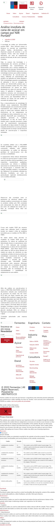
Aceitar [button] (17, 407)
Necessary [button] (3, 431)
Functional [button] (3, 488)
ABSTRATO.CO (9, 394)
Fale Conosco (47, 327)
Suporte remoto (34, 364)
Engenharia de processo (20, 356)
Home (8, 13)
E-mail (2, 334)
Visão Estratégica (19, 351)
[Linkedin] (12, 7)
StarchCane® (20, 378)
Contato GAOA (34, 353)
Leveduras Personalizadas (20, 366)
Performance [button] (3, 496)
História (18, 334)
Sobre (14, 13)
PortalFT (45, 356)
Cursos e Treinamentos (28, 16)
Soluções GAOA (34, 344)
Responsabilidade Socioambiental (21, 338)
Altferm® (18, 374)
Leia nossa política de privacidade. (21, 401)
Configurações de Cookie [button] (7, 407)
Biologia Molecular (32, 376)
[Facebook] (12, 3)
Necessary (4, 433)
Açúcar (21, 13)
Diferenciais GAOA (33, 348)
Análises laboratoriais (33, 372)
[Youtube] (16, 7)
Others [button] (2, 517)
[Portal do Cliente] (41, 3)
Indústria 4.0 (45, 13)
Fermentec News (46, 352)
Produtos (32, 327)
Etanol (28, 13)
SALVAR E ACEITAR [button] (5, 525)
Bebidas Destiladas (33, 381)
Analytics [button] (2, 503)
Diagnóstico (19, 347)
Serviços (32, 330)
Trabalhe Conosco (45, 331)
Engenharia (35, 13)
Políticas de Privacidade (46, 360)
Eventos (45, 348)
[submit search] (23, 6)
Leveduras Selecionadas (19, 370)
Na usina (32, 361)
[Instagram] (16, 3)
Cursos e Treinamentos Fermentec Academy (47, 343)
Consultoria (16, 16)
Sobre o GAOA (34, 341)
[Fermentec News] (32, 3)
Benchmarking (34, 368)
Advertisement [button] (4, 510)
